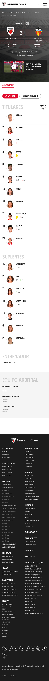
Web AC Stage (29, 604)
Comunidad (28, 466)
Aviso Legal (39, 666)
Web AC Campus (30, 598)
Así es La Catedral (8, 583)
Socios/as (28, 451)
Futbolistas (28, 514)
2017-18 (29, 12)
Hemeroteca (6, 457)
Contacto (29, 550)
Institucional (29, 475)
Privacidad (29, 666)
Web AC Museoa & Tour (32, 575)
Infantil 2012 (6, 523)
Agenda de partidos (8, 547)
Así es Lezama (6, 606)
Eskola (4, 636)
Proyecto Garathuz (8, 614)
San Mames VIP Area (8, 589)
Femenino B (5, 490)
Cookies (19, 666)
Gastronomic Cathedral (10, 595)
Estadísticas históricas (32, 520)
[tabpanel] (24, 256)
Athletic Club (20, 12)
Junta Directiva (29, 481)
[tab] (10, 96)
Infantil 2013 (6, 529)
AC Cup (4, 627)
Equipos (11, 12)
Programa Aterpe (30, 544)
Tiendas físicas (6, 574)
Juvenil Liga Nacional (9, 511)
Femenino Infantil (7, 532)
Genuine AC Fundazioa (9, 544)
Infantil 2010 (6, 526)
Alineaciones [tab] (8, 85)
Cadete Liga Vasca (8, 514)
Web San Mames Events (32, 584)
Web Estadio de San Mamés (33, 572)
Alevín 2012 (5, 535)
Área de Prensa (30, 493)
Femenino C (5, 499)
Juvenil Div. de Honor (9, 508)
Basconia (5, 502)
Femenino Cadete (7, 520)
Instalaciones (29, 484)
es (38, 4)
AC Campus (5, 630)
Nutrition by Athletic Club (33, 613)
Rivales (27, 517)
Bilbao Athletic (7, 493)
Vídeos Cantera (7, 472)
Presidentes (28, 523)
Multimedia (5, 454)
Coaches (5, 624)
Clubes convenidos (8, 611)
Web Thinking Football (32, 589)
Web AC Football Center (32, 595)
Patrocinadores (30, 487)
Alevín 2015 (5, 541)
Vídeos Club (6, 475)
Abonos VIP (28, 463)
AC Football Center (8, 617)
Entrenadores (29, 526)
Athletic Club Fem (7, 488)
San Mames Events (8, 592)
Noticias (4, 451)
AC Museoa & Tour (8, 586)
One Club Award (30, 541)
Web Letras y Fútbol (31, 592)
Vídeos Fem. (5, 470)
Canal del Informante (32, 496)
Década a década (30, 508)
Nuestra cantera (7, 604)
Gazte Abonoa (29, 454)
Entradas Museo (7, 562)
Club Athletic (29, 457)
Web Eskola (28, 610)
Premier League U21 (8, 496)
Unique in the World (31, 566)
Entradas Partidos (8, 556)
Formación (5, 619)
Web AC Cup (28, 601)
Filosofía (28, 478)
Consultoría (6, 622)
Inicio (4, 12)
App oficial (30, 556)
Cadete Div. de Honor (8, 517)
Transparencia (29, 490)
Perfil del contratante (32, 499)
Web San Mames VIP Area (32, 578)
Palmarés (28, 511)
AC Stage (5, 633)
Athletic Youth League (9, 505)
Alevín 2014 (5, 538)
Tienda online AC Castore (10, 571)
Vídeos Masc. (6, 467)
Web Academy (29, 607)
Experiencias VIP (7, 559)
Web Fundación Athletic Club (34, 586)
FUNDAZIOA (30, 532)
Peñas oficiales (30, 460)
